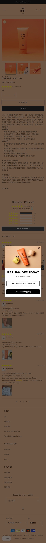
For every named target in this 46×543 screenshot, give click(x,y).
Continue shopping (23, 292)
